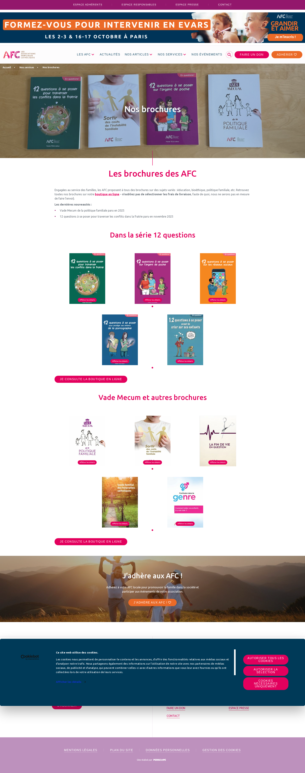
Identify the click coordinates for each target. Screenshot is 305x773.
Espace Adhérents (87, 4)
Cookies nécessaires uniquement (266, 683)
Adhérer (285, 54)
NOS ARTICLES (137, 54)
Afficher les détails (68, 681)
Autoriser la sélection (266, 671)
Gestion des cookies (221, 750)
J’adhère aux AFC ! (151, 602)
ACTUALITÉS (110, 54)
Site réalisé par (145, 760)
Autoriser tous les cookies (265, 659)
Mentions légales (80, 750)
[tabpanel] (87, 278)
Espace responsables (139, 4)
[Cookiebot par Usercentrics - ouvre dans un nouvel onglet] (29, 657)
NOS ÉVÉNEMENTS (207, 54)
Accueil (7, 67)
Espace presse (187, 4)
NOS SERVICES (170, 54)
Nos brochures (51, 67)
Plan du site (121, 750)
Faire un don (252, 54)
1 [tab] (152, 306)
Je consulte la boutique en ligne (91, 379)
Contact (225, 4)
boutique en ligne (107, 194)
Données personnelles (168, 750)
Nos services (26, 67)
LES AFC (84, 54)
